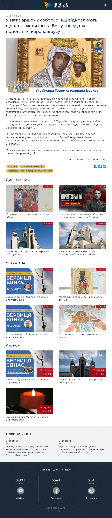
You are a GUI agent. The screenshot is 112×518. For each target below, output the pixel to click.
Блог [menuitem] (55, 469)
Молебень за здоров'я (33, 166)
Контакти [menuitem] (66, 469)
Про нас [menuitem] (45, 469)
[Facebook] (95, 166)
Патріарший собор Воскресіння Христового (30, 171)
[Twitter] (100, 166)
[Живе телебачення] (56, 4)
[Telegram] (104, 166)
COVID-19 (12, 166)
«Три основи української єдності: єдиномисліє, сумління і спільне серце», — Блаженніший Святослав (82, 449)
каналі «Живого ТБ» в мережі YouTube (49, 140)
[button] (7, 5)
